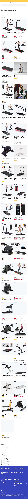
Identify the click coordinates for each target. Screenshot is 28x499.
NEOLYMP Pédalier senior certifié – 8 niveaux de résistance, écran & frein (19, 413)
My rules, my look (3, 446)
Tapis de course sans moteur (4, 449)
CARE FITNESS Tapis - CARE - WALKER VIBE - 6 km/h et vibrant (8, 356)
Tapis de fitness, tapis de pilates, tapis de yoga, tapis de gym (8, 464)
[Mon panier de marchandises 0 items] (26, 3)
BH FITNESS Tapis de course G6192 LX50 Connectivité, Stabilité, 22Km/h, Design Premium (20, 297)
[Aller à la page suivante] (16, 441)
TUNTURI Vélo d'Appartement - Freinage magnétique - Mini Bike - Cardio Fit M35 (7, 276)
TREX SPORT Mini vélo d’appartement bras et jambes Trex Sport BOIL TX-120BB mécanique (7, 257)
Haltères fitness (3, 454)
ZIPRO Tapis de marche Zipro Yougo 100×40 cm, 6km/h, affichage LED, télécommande (7, 179)
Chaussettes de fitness (4, 450)
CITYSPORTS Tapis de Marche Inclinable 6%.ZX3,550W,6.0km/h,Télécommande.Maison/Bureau (20, 217)
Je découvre (20, 97)
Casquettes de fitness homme (5, 453)
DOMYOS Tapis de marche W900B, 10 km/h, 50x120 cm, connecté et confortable (20, 158)
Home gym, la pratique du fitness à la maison (6, 445)
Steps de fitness (3, 451)
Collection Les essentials (4, 448)
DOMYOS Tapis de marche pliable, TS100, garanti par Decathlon (20, 179)
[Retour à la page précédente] (11, 441)
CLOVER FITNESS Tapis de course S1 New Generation (20, 256)
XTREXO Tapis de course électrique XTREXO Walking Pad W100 (8, 118)
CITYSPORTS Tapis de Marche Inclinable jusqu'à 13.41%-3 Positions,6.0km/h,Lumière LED (7, 33)
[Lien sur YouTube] (3, 482)
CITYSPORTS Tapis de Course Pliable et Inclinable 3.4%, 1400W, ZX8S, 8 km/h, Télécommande (7, 98)
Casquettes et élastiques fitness (5, 447)
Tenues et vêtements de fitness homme (6, 459)
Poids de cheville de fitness (4, 458)
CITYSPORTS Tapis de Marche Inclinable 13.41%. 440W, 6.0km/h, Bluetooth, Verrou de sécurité (7, 198)
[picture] (7, 25)
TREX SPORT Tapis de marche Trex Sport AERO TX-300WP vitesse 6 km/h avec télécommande (7, 414)
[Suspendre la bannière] (25, 0)
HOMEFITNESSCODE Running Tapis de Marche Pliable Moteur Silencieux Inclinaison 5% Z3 (19, 33)
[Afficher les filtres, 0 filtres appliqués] (2, 15)
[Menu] (2, 3)
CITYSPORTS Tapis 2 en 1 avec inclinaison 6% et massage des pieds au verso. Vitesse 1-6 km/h (7, 237)
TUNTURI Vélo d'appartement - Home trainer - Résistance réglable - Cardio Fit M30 (7, 159)
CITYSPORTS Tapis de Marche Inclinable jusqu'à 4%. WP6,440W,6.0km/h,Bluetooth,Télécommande (20, 277)
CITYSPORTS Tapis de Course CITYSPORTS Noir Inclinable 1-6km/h (20, 198)
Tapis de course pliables (4, 452)
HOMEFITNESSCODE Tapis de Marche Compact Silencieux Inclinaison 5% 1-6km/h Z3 (7, 76)
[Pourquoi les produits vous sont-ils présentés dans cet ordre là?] (1, 17)
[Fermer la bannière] (26, 0)
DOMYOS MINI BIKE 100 (5, 394)
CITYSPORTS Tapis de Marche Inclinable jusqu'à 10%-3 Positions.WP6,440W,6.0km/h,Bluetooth (7, 218)
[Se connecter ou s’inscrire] (24, 3)
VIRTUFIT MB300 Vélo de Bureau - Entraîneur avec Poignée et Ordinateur (7, 296)
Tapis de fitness (3, 457)
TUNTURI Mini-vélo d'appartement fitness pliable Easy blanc (7, 376)
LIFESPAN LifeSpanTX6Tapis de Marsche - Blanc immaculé (20, 395)
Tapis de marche (3, 460)
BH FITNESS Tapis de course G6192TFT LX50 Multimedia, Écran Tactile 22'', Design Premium (8, 317)
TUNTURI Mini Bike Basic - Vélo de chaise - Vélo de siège (20, 356)
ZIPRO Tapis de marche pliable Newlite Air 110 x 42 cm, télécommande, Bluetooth (20, 237)
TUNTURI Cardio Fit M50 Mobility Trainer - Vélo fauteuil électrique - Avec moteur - (7, 337)
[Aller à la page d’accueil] (13, 2)
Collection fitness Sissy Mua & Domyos (6, 461)
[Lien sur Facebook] (1, 482)
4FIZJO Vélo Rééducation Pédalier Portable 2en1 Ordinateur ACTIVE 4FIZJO (20, 316)
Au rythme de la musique (4, 463)
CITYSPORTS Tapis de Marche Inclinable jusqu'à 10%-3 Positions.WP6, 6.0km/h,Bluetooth (7, 137)
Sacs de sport (3, 456)
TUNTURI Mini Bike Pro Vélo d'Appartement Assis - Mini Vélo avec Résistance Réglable (7, 433)
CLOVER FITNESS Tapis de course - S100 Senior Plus (19, 118)
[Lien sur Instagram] (4, 482)
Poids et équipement (3, 455)
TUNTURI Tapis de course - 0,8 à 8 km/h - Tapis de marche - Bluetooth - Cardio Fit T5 (20, 376)
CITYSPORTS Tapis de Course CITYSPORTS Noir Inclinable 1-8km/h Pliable (20, 54)
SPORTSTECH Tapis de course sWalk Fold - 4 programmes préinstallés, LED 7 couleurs (20, 337)
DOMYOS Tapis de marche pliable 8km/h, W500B (20, 76)
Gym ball (2, 462)
